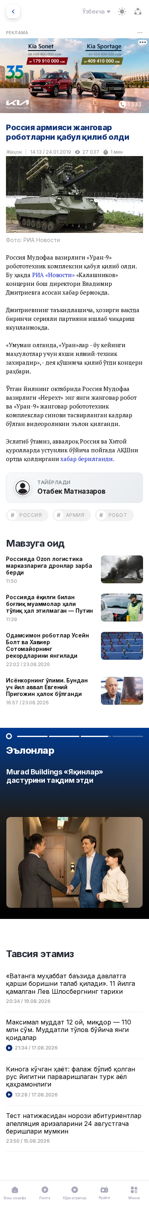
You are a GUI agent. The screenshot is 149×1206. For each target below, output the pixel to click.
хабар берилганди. (87, 459)
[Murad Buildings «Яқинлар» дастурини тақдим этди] (74, 840)
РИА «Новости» (53, 275)
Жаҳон (14, 152)
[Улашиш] (138, 11)
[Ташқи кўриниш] (122, 11)
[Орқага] (13, 11)
